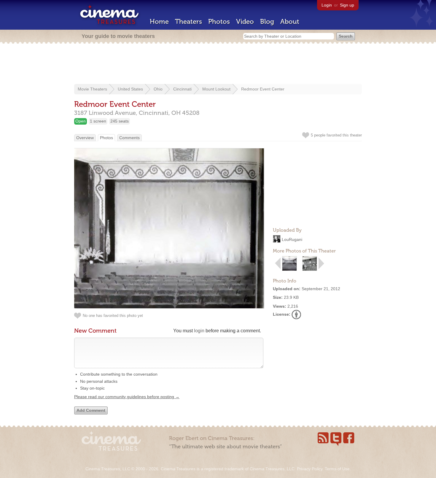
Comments (129, 137)
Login (327, 5)
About (289, 22)
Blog (267, 22)
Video (245, 22)
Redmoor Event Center (262, 89)
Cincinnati (182, 89)
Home (159, 22)
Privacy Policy (309, 468)
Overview (85, 137)
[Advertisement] (218, 64)
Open (80, 121)
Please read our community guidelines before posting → (126, 396)
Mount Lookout (216, 89)
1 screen (98, 121)
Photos (219, 22)
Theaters (188, 22)
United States (130, 89)
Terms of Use (337, 468)
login (199, 330)
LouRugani (292, 239)
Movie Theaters (92, 89)
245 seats (119, 121)
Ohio (158, 89)
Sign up (347, 5)
